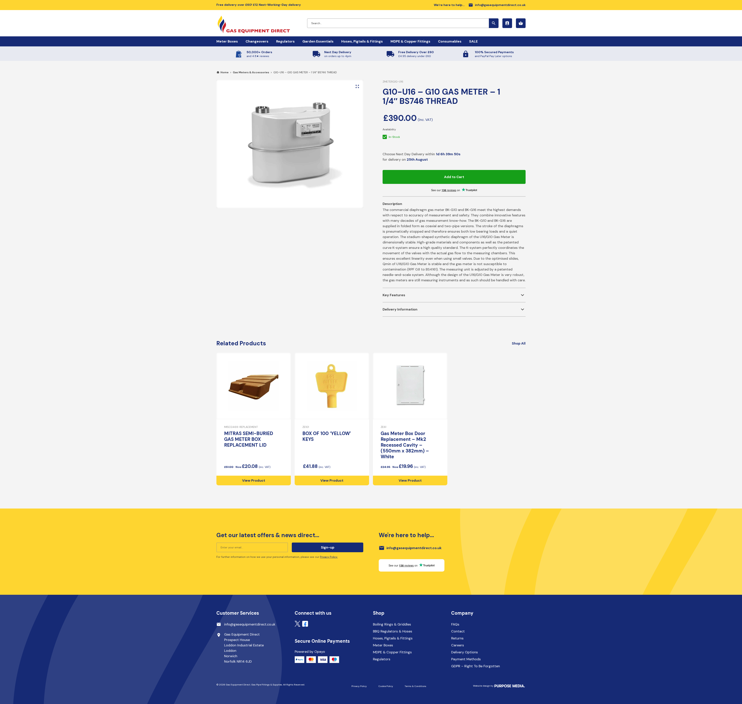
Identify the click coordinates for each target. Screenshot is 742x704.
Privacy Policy (359, 686)
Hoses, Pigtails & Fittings (362, 41)
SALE (473, 41)
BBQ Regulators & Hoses (392, 631)
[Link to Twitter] (297, 623)
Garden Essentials (318, 41)
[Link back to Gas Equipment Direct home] (261, 22)
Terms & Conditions (415, 686)
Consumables (449, 41)
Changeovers (257, 41)
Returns (457, 638)
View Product (253, 480)
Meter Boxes (227, 41)
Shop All (519, 343)
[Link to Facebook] (305, 623)
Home (224, 72)
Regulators (285, 41)
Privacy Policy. (329, 557)
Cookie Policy (385, 686)
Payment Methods (466, 659)
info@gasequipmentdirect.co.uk (497, 5)
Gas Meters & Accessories (251, 72)
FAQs (455, 624)
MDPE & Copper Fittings (410, 41)
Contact (458, 631)
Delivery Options (464, 652)
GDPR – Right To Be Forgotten (475, 666)
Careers (457, 645)
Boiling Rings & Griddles (392, 624)
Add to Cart (454, 177)
